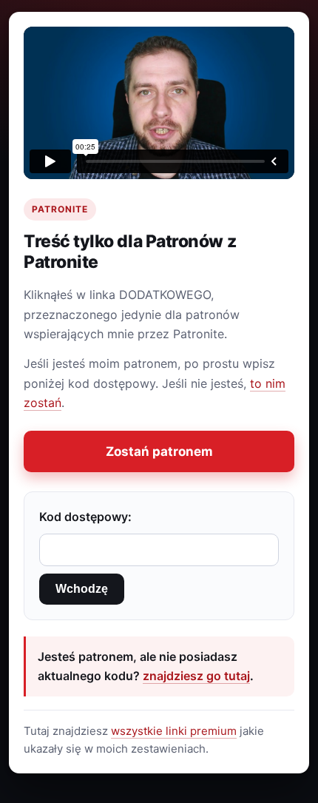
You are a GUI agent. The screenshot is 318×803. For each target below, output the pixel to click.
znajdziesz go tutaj (196, 675)
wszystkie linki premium (174, 731)
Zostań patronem (159, 451)
